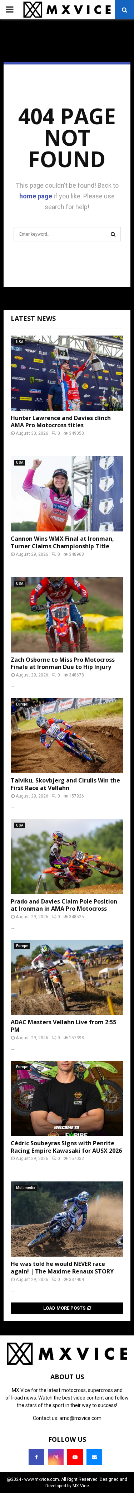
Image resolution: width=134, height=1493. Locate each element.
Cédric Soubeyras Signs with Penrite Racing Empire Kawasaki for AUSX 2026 (66, 1147)
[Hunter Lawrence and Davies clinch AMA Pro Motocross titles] (67, 373)
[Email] (94, 1457)
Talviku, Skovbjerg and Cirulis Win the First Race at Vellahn (65, 784)
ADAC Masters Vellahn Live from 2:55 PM (63, 1026)
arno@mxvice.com (80, 1418)
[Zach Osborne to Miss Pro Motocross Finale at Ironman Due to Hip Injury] (67, 614)
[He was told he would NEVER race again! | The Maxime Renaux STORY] (67, 1219)
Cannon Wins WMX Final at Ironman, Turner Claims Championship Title (62, 542)
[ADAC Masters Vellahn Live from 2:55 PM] (67, 977)
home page (35, 196)
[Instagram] (56, 1457)
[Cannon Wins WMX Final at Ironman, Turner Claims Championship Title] (67, 493)
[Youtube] (75, 1457)
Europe (22, 704)
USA (19, 342)
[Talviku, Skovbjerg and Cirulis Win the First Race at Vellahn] (67, 735)
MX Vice (81, 1485)
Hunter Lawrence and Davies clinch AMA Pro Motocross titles (61, 421)
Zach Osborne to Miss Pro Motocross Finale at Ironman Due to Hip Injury (63, 663)
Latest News (33, 318)
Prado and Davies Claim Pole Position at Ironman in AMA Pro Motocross (64, 905)
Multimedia (25, 1188)
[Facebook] (36, 1457)
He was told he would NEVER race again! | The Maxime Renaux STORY (62, 1267)
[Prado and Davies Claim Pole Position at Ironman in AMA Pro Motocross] (67, 856)
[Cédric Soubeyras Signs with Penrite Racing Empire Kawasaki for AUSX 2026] (67, 1098)
